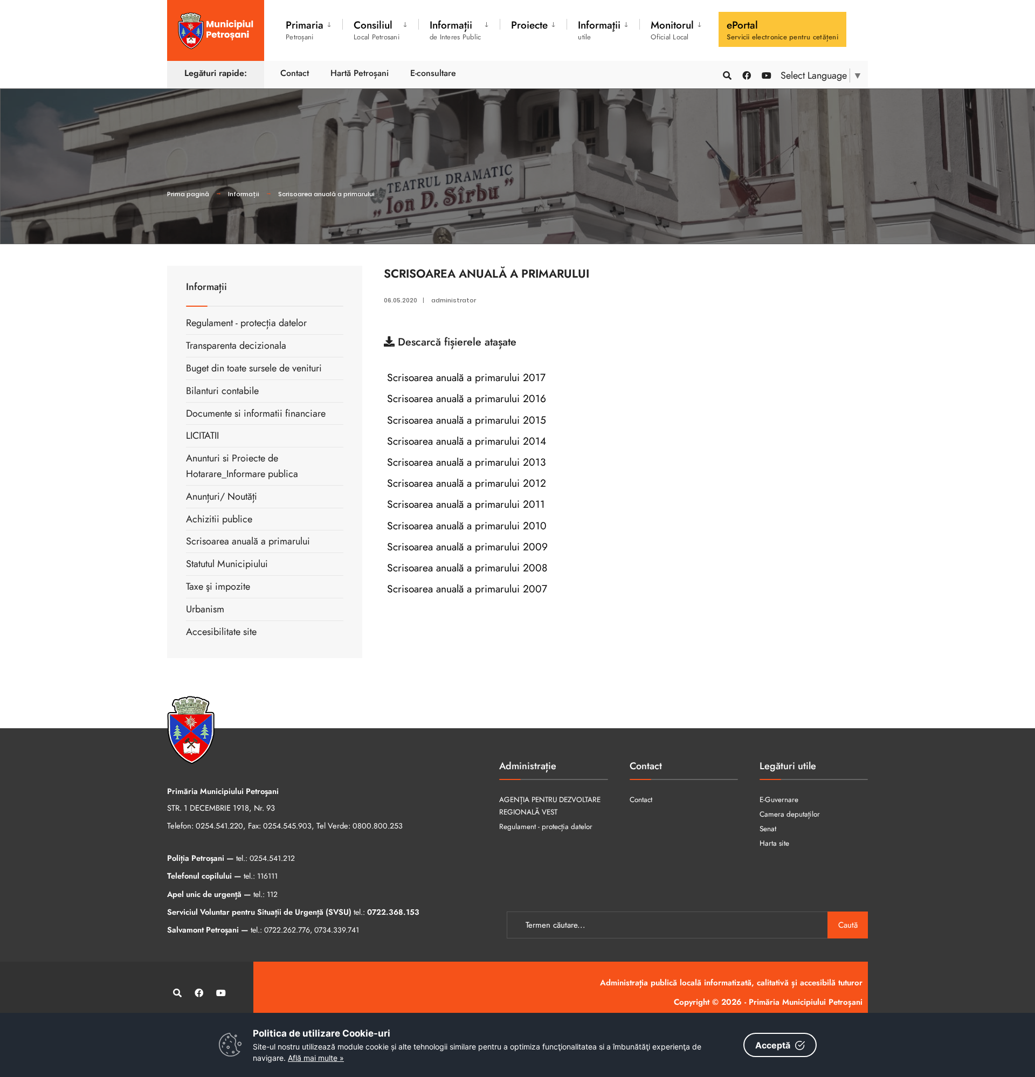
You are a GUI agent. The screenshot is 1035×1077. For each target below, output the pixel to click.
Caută (848, 925)
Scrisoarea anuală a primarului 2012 (465, 483)
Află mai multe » (316, 1057)
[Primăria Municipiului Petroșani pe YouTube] (765, 74)
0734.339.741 (336, 929)
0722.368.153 (393, 912)
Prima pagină (188, 194)
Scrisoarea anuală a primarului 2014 (465, 440)
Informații (243, 194)
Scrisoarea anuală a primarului (326, 194)
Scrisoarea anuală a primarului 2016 (465, 398)
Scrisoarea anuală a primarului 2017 (465, 377)
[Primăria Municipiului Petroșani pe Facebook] (746, 74)
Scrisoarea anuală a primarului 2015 (465, 419)
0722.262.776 (287, 929)
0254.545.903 (287, 825)
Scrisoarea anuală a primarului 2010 (465, 525)
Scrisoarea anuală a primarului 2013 (465, 462)
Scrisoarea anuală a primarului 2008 (465, 567)
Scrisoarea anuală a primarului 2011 (464, 504)
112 (272, 894)
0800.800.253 (378, 825)
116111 (267, 876)
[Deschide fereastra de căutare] (726, 74)
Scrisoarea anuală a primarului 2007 (465, 588)
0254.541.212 (272, 858)
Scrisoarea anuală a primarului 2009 (466, 546)
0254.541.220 (219, 825)
